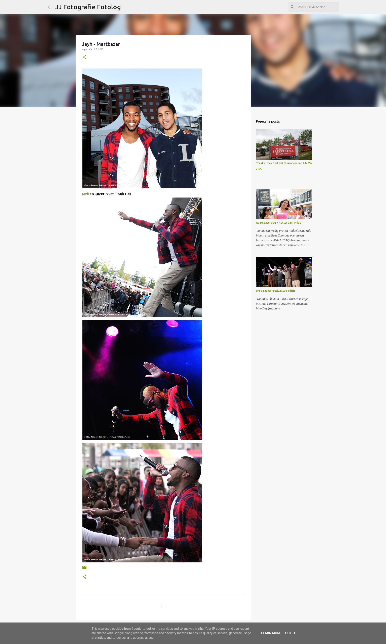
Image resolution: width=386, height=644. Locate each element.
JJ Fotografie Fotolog (88, 6)
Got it (290, 633)
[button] (84, 57)
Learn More (271, 633)
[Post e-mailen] (84, 568)
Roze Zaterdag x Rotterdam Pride (278, 222)
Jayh (85, 194)
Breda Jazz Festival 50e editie (276, 290)
